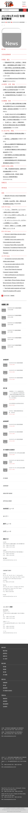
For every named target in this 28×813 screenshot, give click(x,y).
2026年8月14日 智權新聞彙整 (14, 322)
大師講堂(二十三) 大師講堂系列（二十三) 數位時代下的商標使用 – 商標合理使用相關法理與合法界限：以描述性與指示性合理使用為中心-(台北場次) (17, 394)
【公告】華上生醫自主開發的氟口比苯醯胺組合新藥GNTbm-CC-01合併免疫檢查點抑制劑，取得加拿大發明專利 (14, 106)
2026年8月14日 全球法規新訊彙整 (17, 452)
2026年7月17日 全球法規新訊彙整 (17, 467)
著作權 (4, 672)
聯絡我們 (5, 698)
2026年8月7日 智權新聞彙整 (14, 330)
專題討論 (3, 695)
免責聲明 (5, 706)
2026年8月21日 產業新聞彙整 (16, 431)
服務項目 (5, 656)
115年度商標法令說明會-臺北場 (16, 403)
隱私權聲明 (5, 704)
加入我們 (5, 658)
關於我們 (3, 647)
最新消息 (3, 679)
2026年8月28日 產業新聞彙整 (16, 424)
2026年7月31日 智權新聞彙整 (14, 337)
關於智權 (3, 663)
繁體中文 (24, 6)
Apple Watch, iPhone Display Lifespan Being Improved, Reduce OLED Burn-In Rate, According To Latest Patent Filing (14, 283)
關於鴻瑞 (5, 650)
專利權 (4, 666)
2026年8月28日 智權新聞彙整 (14, 308)
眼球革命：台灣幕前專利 (11, 138)
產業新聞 (5, 688)
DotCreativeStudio (17, 811)
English (24, 2)
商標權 (4, 669)
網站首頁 (3, 22)
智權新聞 (9, 22)
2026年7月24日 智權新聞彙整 (14, 345)
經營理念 (5, 653)
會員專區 (5, 701)
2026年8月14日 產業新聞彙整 (16, 439)
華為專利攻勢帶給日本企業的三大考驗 (15, 73)
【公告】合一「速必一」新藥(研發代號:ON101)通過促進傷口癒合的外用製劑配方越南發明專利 (14, 125)
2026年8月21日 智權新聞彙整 (14, 315)
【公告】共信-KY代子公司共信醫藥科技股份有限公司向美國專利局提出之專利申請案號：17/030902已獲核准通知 (14, 117)
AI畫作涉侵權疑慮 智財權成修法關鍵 (14, 133)
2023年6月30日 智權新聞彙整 (19, 22)
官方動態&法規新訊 (7, 690)
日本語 (23, 4)
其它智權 (5, 674)
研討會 (4, 685)
